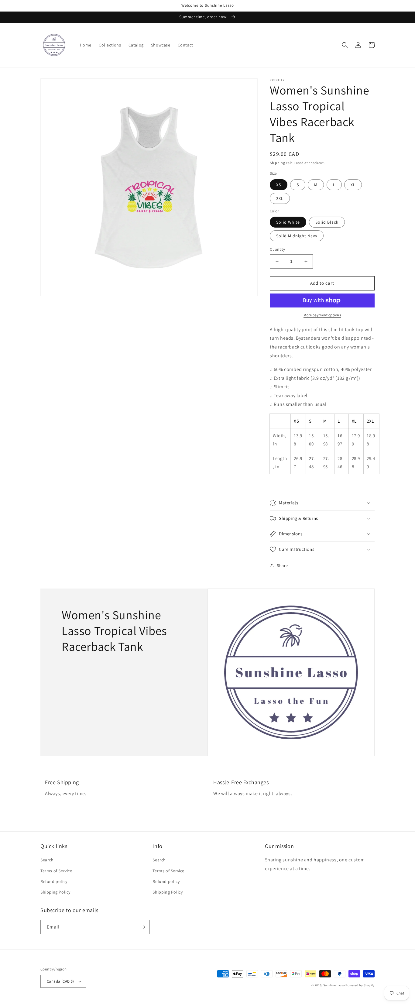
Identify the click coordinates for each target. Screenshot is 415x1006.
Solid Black (326, 222)
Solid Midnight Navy (296, 236)
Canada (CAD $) (60, 981)
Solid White (288, 222)
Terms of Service (56, 871)
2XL (279, 198)
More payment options (322, 315)
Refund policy (53, 881)
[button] (345, 45)
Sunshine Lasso (334, 985)
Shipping (277, 162)
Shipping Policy (55, 892)
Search (47, 860)
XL (353, 184)
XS (278, 184)
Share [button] (282, 565)
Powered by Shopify (360, 985)
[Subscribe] (142, 927)
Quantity (277, 249)
